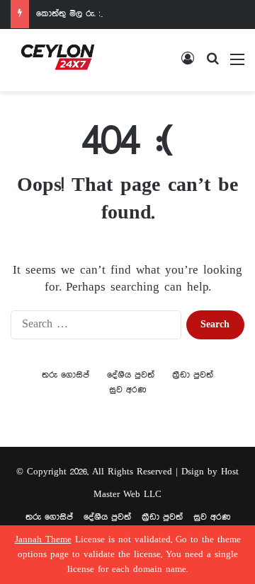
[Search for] (212, 65)
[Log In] (188, 65)
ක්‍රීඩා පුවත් (192, 375)
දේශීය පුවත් (130, 375)
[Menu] (237, 65)
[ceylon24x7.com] (58, 60)
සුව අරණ (127, 390)
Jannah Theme (43, 539)
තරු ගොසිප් (65, 375)
